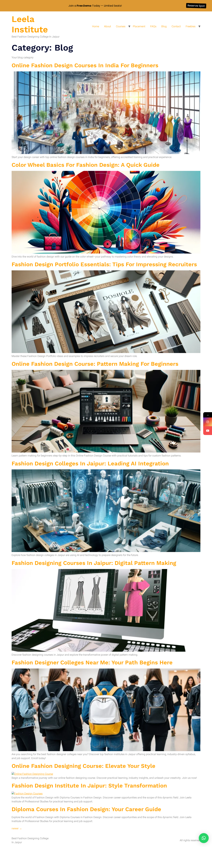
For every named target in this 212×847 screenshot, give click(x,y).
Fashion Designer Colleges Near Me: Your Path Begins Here (92, 662)
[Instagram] (207, 421)
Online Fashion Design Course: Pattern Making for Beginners (95, 363)
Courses (120, 26)
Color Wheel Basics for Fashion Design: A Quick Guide (85, 164)
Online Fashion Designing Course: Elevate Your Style (83, 766)
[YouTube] (207, 430)
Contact (176, 26)
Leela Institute (30, 24)
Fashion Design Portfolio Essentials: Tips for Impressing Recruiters (104, 264)
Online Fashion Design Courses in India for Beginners (85, 65)
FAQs (153, 26)
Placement (139, 26)
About (107, 26)
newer (17, 828)
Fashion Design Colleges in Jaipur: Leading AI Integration (90, 463)
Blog (164, 26)
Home (95, 26)
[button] (204, 838)
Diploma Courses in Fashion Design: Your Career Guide (86, 809)
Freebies (190, 26)
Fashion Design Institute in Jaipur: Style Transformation (89, 785)
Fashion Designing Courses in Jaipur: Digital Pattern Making (94, 563)
